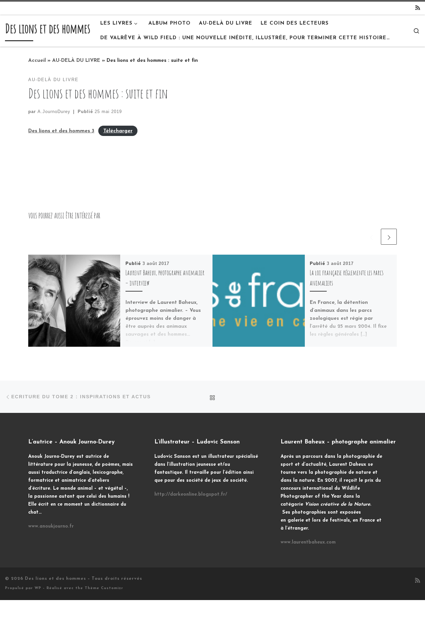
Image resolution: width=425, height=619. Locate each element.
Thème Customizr (104, 588)
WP (38, 588)
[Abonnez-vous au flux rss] (417, 8)
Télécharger (117, 131)
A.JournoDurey (54, 111)
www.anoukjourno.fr (51, 526)
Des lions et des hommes (55, 578)
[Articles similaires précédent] (371, 237)
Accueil (37, 60)
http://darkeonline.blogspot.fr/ (190, 494)
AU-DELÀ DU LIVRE (76, 60)
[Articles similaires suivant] (389, 237)
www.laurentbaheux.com (308, 542)
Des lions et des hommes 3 (61, 131)
